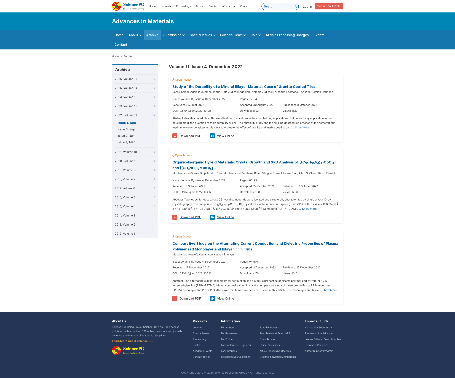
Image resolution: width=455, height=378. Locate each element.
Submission (172, 35)
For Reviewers (229, 333)
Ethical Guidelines (269, 345)
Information (228, 6)
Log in (307, 6)
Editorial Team (231, 35)
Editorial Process (269, 327)
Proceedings (183, 6)
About (134, 35)
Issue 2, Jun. (126, 136)
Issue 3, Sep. (126, 129)
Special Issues (201, 35)
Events (212, 6)
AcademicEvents (202, 351)
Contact (244, 6)
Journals (166, 6)
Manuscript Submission (318, 327)
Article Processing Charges (287, 35)
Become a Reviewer (316, 345)
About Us (119, 321)
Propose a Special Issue (319, 333)
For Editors (227, 339)
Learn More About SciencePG (132, 341)
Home (152, 6)
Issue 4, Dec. (127, 123)
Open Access (267, 339)
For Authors (227, 327)
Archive (152, 35)
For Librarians (229, 351)
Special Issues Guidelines (235, 356)
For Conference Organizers (236, 345)
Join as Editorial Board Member (323, 339)
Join (254, 35)
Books (199, 6)
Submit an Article (329, 6)
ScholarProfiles (201, 356)
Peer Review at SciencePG (274, 333)
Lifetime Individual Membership (277, 356)
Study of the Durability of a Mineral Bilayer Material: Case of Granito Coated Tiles (243, 86)
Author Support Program (319, 351)
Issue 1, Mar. (126, 142)
